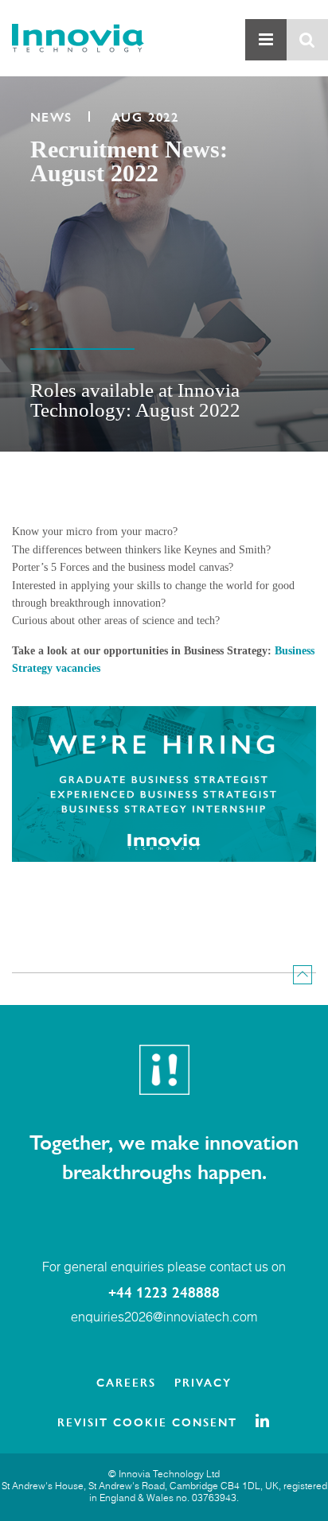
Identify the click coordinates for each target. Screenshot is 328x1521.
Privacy (203, 1382)
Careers (126, 1382)
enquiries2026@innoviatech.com (164, 1318)
